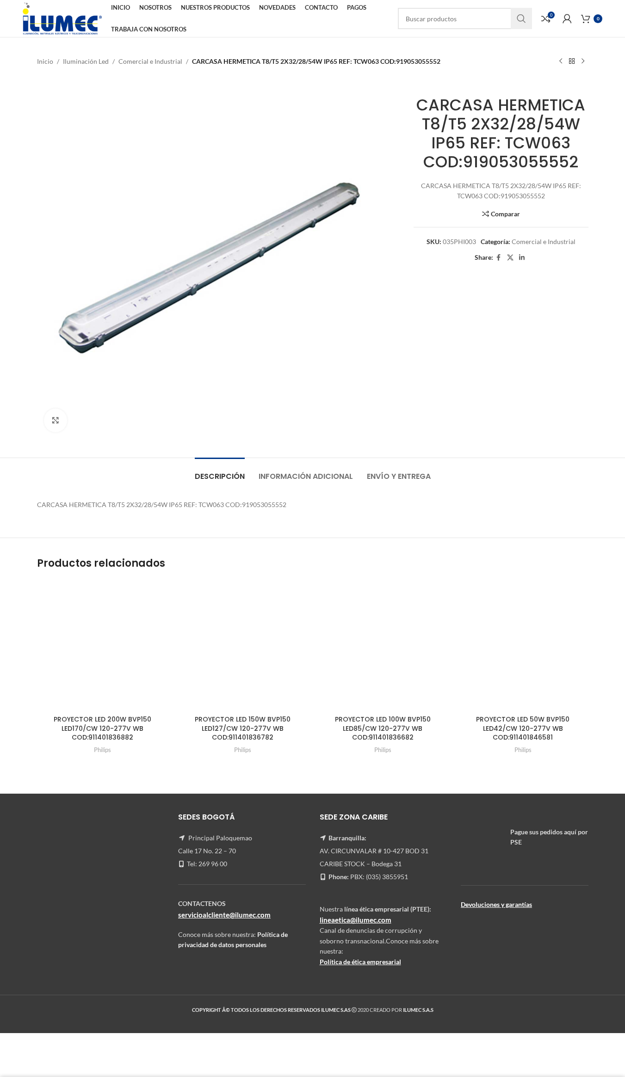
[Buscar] (521, 18)
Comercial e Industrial (150, 61)
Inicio (45, 61)
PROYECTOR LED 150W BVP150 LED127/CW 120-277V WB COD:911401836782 (243, 728)
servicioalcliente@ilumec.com (224, 915)
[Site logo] (62, 18)
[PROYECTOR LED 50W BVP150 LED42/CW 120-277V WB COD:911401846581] (523, 645)
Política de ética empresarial (360, 962)
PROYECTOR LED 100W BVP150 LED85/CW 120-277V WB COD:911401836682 (383, 728)
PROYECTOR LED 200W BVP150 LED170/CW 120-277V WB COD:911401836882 (102, 728)
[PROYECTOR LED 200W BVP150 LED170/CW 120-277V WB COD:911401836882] (102, 645)
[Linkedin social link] (521, 257)
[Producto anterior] (560, 61)
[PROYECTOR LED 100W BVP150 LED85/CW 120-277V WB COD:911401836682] (382, 645)
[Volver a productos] (571, 61)
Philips (102, 749)
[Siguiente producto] (582, 61)
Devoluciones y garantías (496, 904)
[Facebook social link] (498, 257)
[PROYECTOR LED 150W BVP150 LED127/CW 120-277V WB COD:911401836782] (242, 645)
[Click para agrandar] (55, 420)
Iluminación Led (86, 61)
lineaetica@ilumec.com (355, 920)
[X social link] (510, 257)
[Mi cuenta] (567, 18)
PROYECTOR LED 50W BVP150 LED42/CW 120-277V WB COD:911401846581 (522, 728)
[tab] (220, 472)
